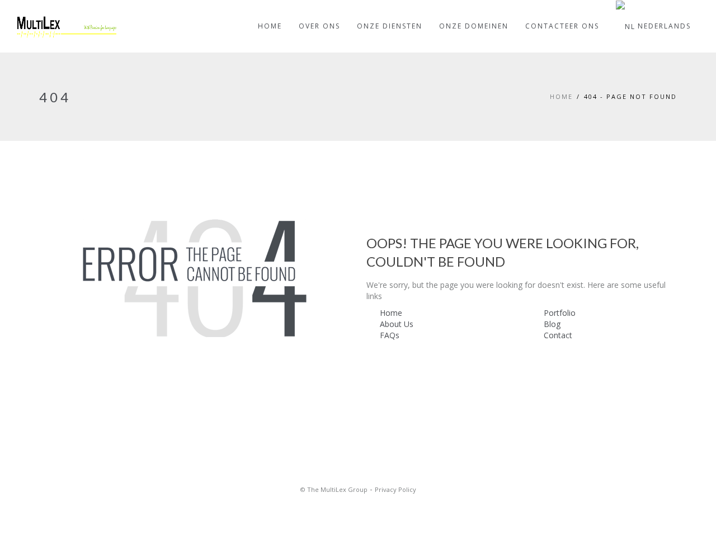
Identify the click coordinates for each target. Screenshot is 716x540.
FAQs (389, 335)
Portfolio (560, 312)
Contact (558, 335)
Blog (552, 324)
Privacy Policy (395, 489)
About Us (396, 324)
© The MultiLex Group (334, 489)
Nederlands (664, 26)
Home (561, 96)
